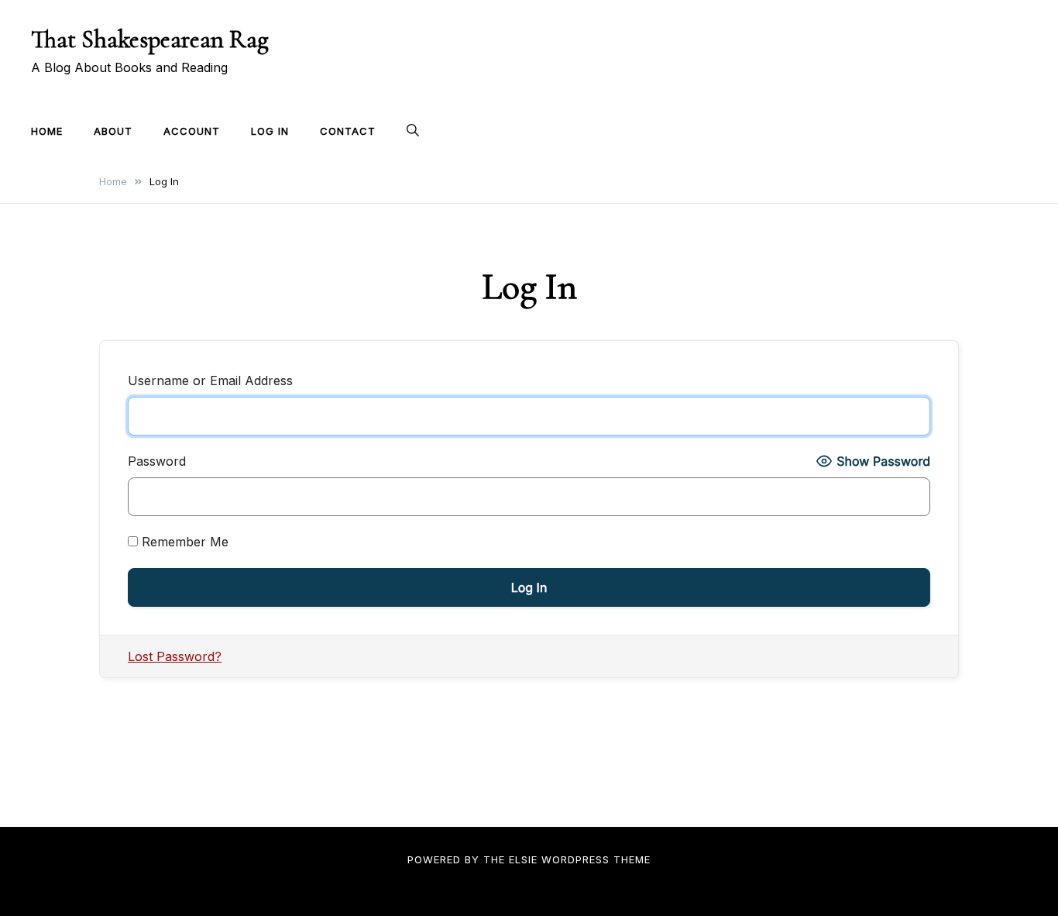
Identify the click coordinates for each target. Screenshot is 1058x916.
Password (157, 461)
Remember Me (183, 541)
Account (191, 131)
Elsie (523, 859)
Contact (348, 131)
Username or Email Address (210, 380)
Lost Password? (175, 656)
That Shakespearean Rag (150, 39)
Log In (270, 131)
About (113, 131)
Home (47, 131)
